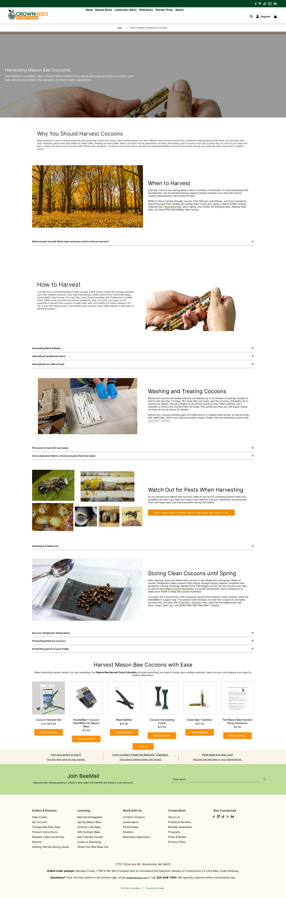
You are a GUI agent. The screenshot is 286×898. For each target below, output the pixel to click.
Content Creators (134, 817)
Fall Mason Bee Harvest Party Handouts (237, 721)
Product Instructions (44, 832)
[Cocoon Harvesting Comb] (162, 698)
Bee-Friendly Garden (90, 837)
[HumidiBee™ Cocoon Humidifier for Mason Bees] (86, 698)
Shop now (237, 323)
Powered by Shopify (155, 888)
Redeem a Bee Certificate (48, 837)
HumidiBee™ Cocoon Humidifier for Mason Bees (86, 723)
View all (143, 746)
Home (119, 28)
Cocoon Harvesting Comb (162, 721)
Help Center (39, 817)
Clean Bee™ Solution (159, 420)
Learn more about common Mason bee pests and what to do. (191, 512)
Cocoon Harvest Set (48, 719)
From (48, 723)
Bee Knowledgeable (89, 817)
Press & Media (177, 837)
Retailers (128, 832)
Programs (174, 832)
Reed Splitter (124, 719)
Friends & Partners (179, 822)
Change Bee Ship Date (46, 827)
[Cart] (274, 17)
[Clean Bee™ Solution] (199, 698)
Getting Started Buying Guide (50, 847)
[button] (143, 241)
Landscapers (131, 822)
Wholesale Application (137, 837)
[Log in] (257, 16)
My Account (39, 822)
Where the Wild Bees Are (92, 847)
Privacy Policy (177, 842)
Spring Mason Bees (89, 822)
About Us (174, 817)
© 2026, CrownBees (131, 888)
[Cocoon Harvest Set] (48, 698)
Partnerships (131, 827)
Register (266, 16)
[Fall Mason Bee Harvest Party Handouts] (237, 698)
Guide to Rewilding (89, 842)
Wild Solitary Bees (88, 832)
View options (48, 732)
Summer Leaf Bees (89, 827)
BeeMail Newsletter (180, 827)
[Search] (250, 17)
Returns (37, 842)
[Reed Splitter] (124, 698)
